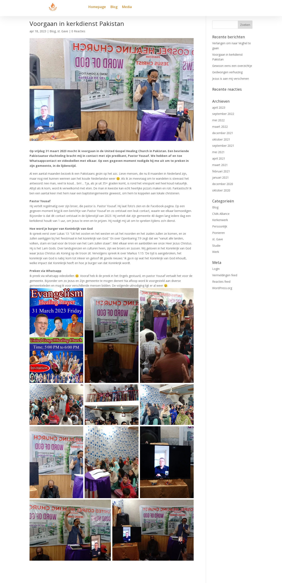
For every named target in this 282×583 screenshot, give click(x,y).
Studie (216, 246)
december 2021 (222, 133)
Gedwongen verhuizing (227, 72)
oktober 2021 (221, 139)
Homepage (97, 7)
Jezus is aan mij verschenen (230, 79)
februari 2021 (221, 171)
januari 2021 (220, 177)
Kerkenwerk (220, 220)
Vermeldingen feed (224, 275)
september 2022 (223, 114)
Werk (215, 252)
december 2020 (222, 184)
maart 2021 (220, 165)
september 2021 (223, 146)
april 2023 (218, 107)
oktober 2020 (221, 190)
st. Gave (62, 31)
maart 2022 (220, 127)
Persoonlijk (219, 226)
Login (216, 269)
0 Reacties (78, 31)
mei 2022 (218, 120)
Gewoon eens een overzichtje (232, 66)
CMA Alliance (221, 214)
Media (127, 7)
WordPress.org (222, 288)
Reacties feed (221, 282)
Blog (113, 7)
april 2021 (218, 158)
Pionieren (218, 233)
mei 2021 (218, 152)
